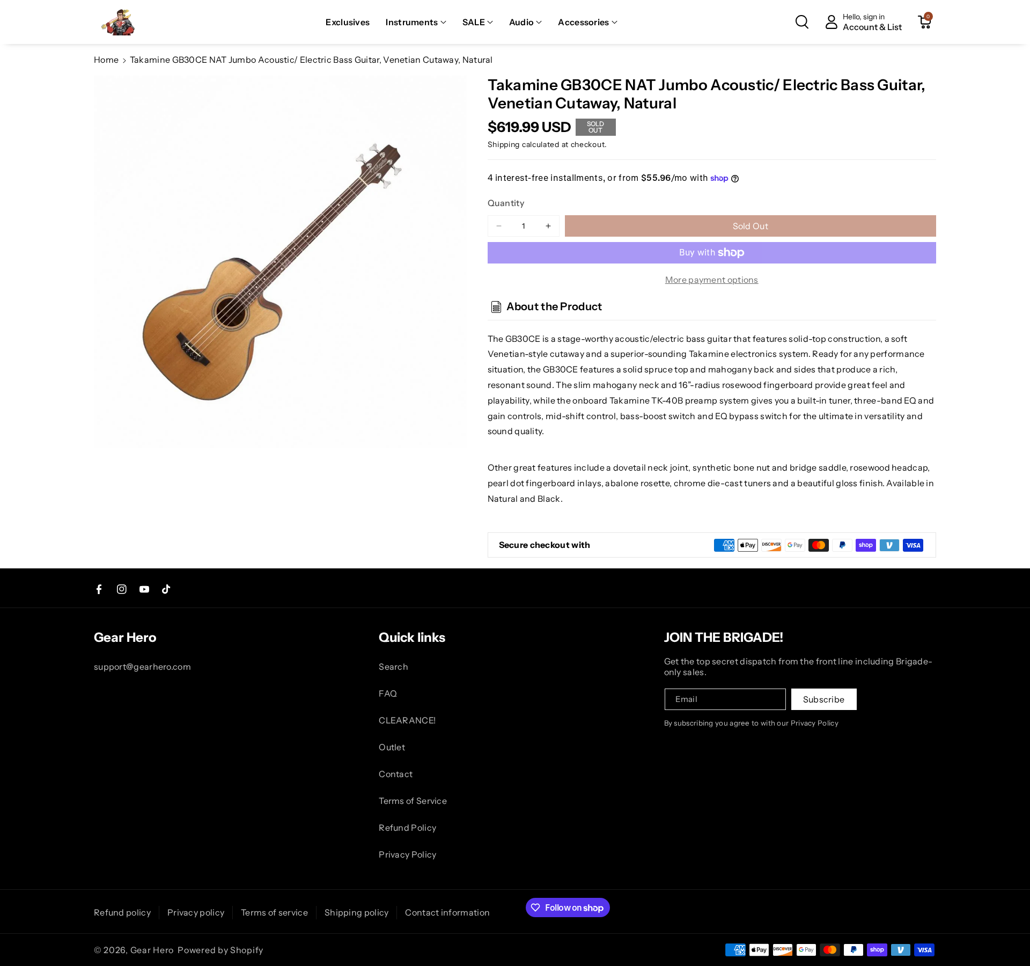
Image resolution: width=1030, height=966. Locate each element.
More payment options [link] (712, 279)
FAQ (388, 693)
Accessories (583, 22)
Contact (396, 774)
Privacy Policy (407, 854)
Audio (521, 22)
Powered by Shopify (220, 950)
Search (393, 666)
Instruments (412, 22)
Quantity (506, 202)
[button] (416, 22)
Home (106, 59)
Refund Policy (407, 827)
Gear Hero (152, 950)
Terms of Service (413, 800)
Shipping (504, 144)
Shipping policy (357, 912)
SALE (473, 22)
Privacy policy (195, 912)
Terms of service (274, 912)
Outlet (392, 747)
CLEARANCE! (407, 720)
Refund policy (122, 912)
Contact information (447, 912)
